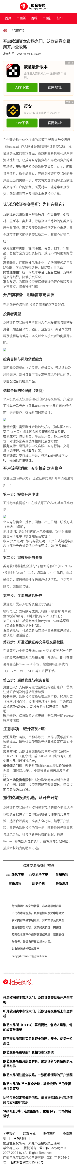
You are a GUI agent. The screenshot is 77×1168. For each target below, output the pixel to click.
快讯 (60, 18)
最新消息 (62, 883)
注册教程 (62, 874)
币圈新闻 (21, 20)
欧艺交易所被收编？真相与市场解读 (28, 1052)
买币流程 (15, 883)
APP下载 (22, 87)
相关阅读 (21, 982)
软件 (31, 450)
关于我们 (9, 1133)
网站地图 (19, 1138)
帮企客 (44, 1148)
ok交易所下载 (38, 874)
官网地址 (55, 87)
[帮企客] (38, 6)
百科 (34, 18)
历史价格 (38, 883)
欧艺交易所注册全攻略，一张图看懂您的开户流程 (38, 1075)
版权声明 (49, 1133)
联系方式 (29, 1133)
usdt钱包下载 (15, 874)
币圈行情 (47, 20)
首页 (8, 18)
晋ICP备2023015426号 (27, 1162)
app (49, 455)
